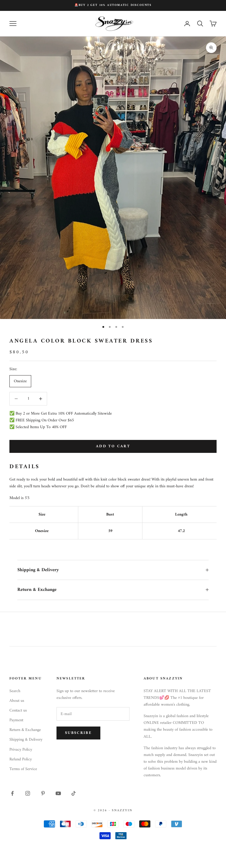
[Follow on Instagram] (28, 793)
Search (14, 691)
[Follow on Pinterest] (43, 793)
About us (16, 700)
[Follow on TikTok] (74, 793)
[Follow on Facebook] (12, 793)
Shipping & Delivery (25, 739)
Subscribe (78, 732)
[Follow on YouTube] (58, 793)
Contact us (18, 710)
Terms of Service (23, 769)
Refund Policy (20, 759)
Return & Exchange (25, 730)
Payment (16, 720)
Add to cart (113, 446)
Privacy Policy (20, 749)
